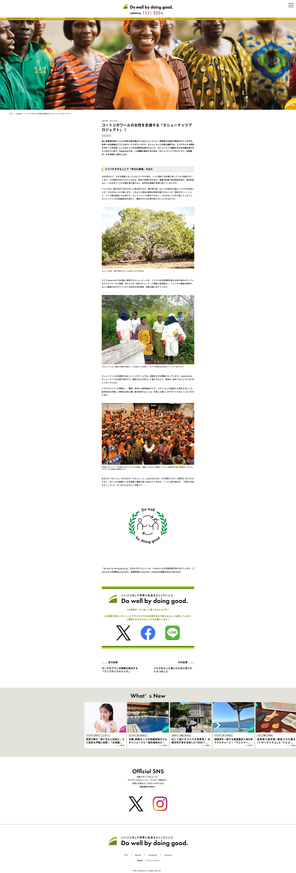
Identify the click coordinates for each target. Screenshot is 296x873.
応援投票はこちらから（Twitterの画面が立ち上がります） (156, 571)
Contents (19, 114)
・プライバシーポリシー (152, 860)
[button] (219, 725)
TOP (10, 114)
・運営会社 (139, 860)
